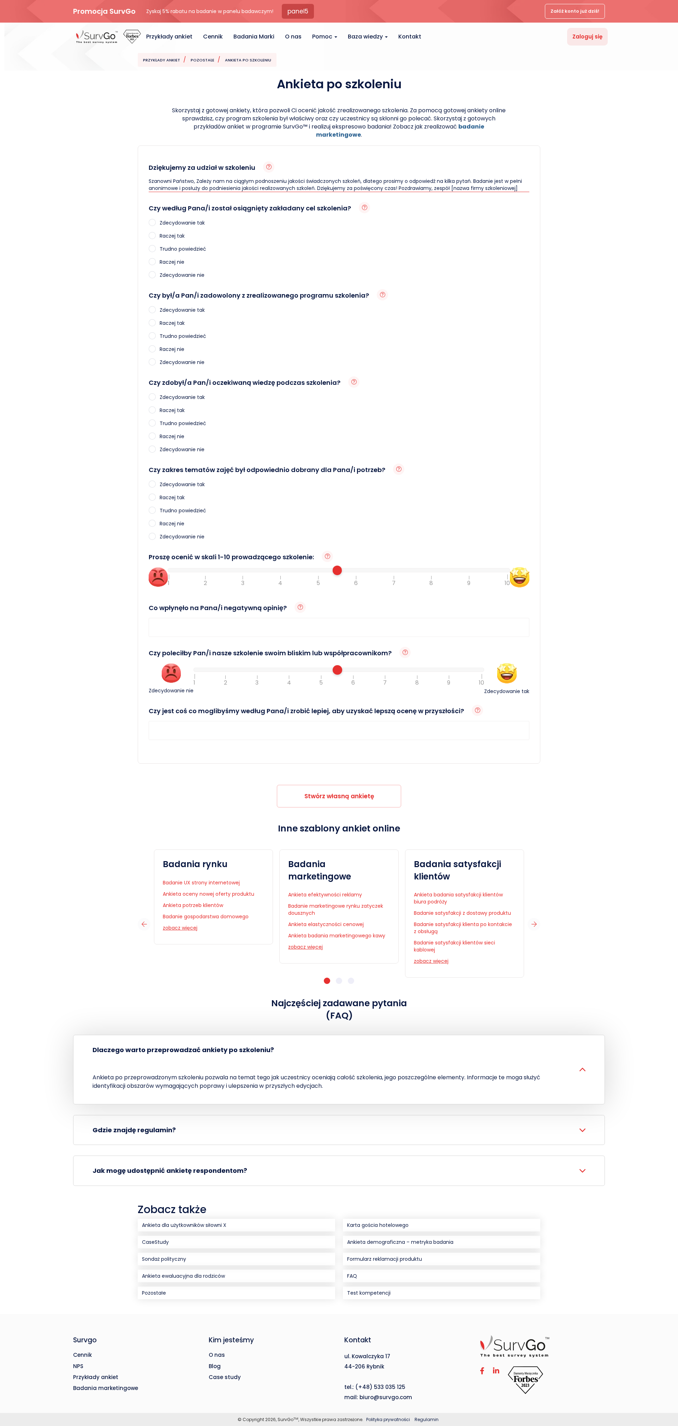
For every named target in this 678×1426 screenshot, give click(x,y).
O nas (293, 36)
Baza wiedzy (366, 36)
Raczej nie (171, 261)
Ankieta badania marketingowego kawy (336, 935)
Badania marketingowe (319, 870)
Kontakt (409, 36)
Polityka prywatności (388, 1419)
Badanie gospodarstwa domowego (206, 916)
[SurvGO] (542, 1346)
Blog (215, 1366)
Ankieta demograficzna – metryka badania (400, 1242)
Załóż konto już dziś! (575, 11)
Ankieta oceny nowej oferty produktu (208, 893)
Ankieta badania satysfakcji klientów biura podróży (458, 898)
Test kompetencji (369, 1292)
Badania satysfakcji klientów (457, 870)
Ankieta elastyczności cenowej (326, 924)
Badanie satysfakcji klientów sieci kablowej (454, 946)
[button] (327, 981)
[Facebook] (482, 1371)
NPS (78, 1366)
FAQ (352, 1275)
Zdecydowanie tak (181, 222)
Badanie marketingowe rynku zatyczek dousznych (335, 909)
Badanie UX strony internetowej (201, 882)
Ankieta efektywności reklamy (325, 894)
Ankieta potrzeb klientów (193, 905)
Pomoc (323, 36)
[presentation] (144, 924)
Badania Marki (253, 36)
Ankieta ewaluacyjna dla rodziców (183, 1275)
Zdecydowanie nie (181, 275)
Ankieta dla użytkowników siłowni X (184, 1225)
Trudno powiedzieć (182, 248)
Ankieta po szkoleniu (248, 60)
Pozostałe (202, 60)
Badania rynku (195, 864)
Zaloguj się (587, 36)
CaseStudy (155, 1242)
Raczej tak (171, 235)
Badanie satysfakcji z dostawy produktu (462, 913)
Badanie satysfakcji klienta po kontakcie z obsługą (463, 928)
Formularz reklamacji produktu (384, 1259)
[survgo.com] (97, 37)
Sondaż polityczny (164, 1259)
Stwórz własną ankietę (339, 796)
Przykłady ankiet (169, 36)
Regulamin (427, 1419)
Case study (225, 1377)
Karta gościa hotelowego (378, 1225)
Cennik (213, 36)
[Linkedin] (496, 1371)
